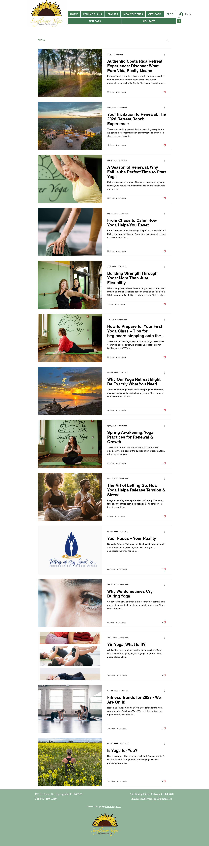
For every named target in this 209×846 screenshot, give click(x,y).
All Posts (41, 40)
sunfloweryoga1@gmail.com (156, 799)
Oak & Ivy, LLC (113, 807)
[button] (112, 14)
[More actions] (165, 54)
